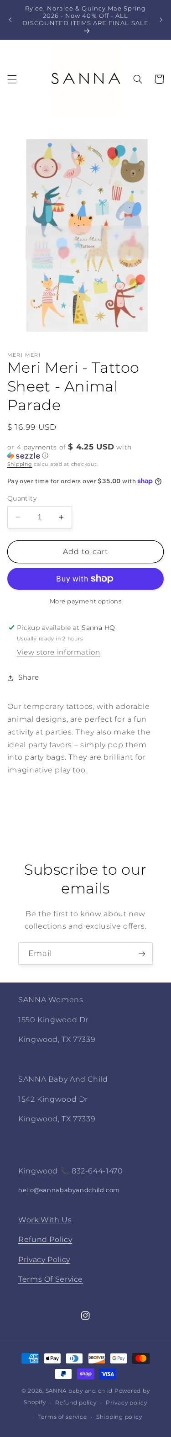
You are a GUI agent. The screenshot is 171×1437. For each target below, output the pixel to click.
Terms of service (62, 1417)
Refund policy (76, 1403)
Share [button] (28, 677)
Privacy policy (126, 1403)
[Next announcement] (161, 20)
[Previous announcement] (10, 20)
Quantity (21, 498)
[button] (11, 79)
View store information (58, 652)
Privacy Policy (44, 1259)
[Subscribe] (141, 953)
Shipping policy (119, 1417)
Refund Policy (45, 1239)
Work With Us (45, 1219)
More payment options (86, 601)
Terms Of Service (50, 1279)
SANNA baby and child (79, 1391)
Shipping (19, 464)
